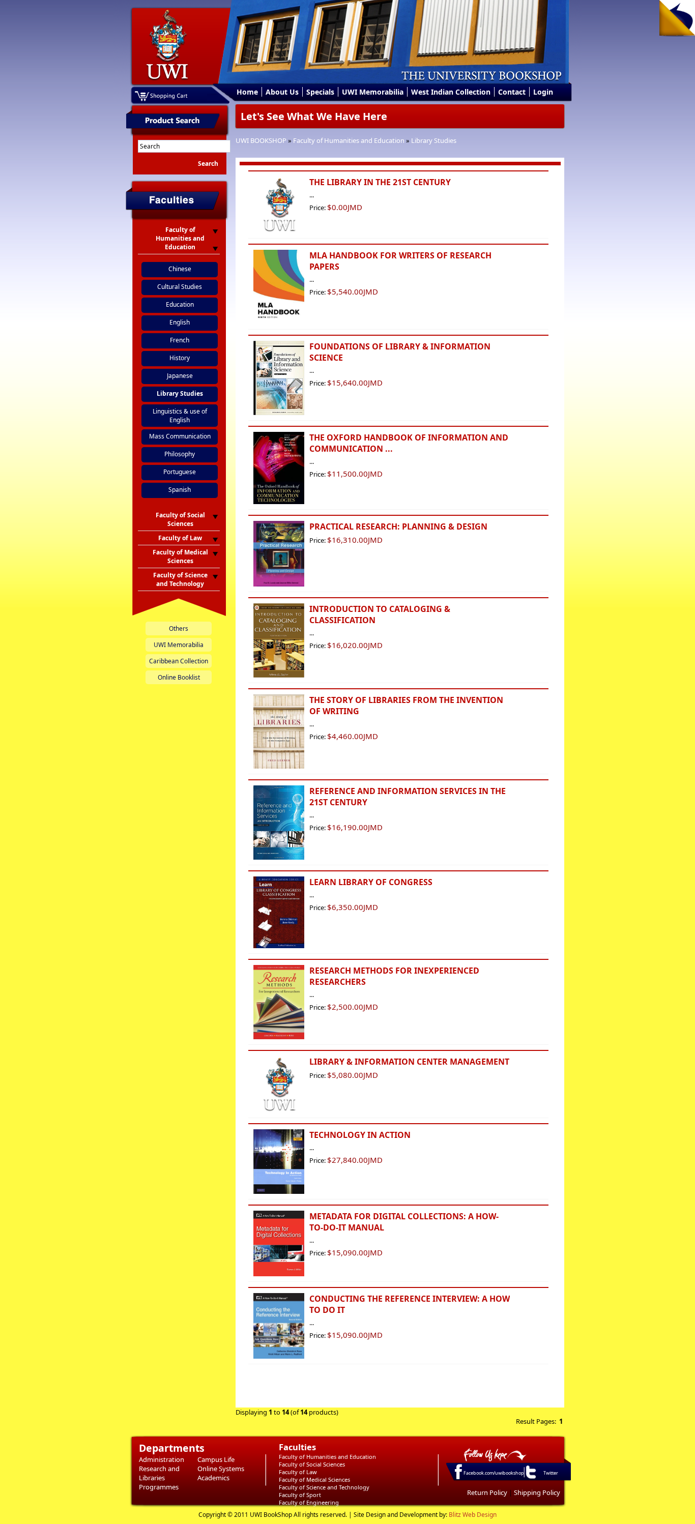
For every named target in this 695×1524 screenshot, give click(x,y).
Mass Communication (180, 436)
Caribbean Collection (178, 661)
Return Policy (487, 1492)
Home (247, 92)
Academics (213, 1477)
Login (543, 92)
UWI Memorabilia (372, 92)
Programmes (159, 1486)
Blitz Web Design (473, 1514)
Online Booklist (179, 677)
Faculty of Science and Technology (324, 1487)
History (179, 358)
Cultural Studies (179, 286)
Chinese (179, 269)
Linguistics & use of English (180, 415)
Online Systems (220, 1468)
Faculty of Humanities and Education (348, 140)
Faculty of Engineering (309, 1502)
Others (178, 628)
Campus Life (216, 1459)
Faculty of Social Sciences (312, 1464)
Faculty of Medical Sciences (314, 1479)
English (179, 322)
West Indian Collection (450, 92)
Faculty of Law (298, 1472)
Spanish (179, 489)
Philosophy (179, 454)
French (179, 340)
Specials (320, 92)
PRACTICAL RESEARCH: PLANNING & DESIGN (398, 526)
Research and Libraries (159, 1473)
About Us (282, 92)
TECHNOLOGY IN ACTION (360, 1134)
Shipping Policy (537, 1492)
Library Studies (433, 140)
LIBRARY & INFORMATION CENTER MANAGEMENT (409, 1061)
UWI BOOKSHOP (261, 140)
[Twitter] (530, 1478)
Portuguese (179, 471)
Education (180, 304)
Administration (161, 1459)
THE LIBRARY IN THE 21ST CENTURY (380, 182)
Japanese (180, 375)
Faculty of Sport (300, 1495)
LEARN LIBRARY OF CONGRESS (370, 882)
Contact (512, 92)
